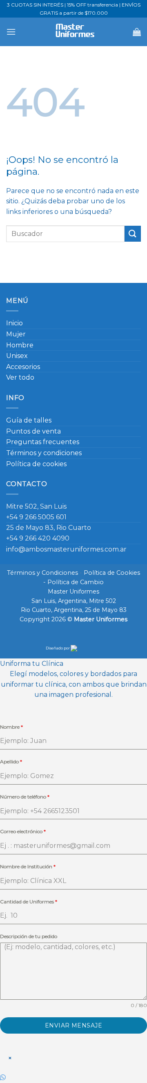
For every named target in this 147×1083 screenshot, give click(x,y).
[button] (11, 32)
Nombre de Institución (28, 866)
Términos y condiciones (44, 453)
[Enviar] (133, 234)
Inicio (14, 323)
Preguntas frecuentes (42, 442)
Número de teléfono (24, 797)
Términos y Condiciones (42, 572)
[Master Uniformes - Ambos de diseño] (74, 31)
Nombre (11, 727)
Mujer (16, 334)
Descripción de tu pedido (28, 936)
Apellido (11, 761)
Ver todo (20, 377)
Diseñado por (58, 648)
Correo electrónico (23, 831)
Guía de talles (28, 420)
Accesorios (23, 367)
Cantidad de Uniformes (28, 901)
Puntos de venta (33, 431)
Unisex (17, 356)
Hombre (19, 345)
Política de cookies (36, 464)
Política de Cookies (112, 572)
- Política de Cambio (73, 582)
